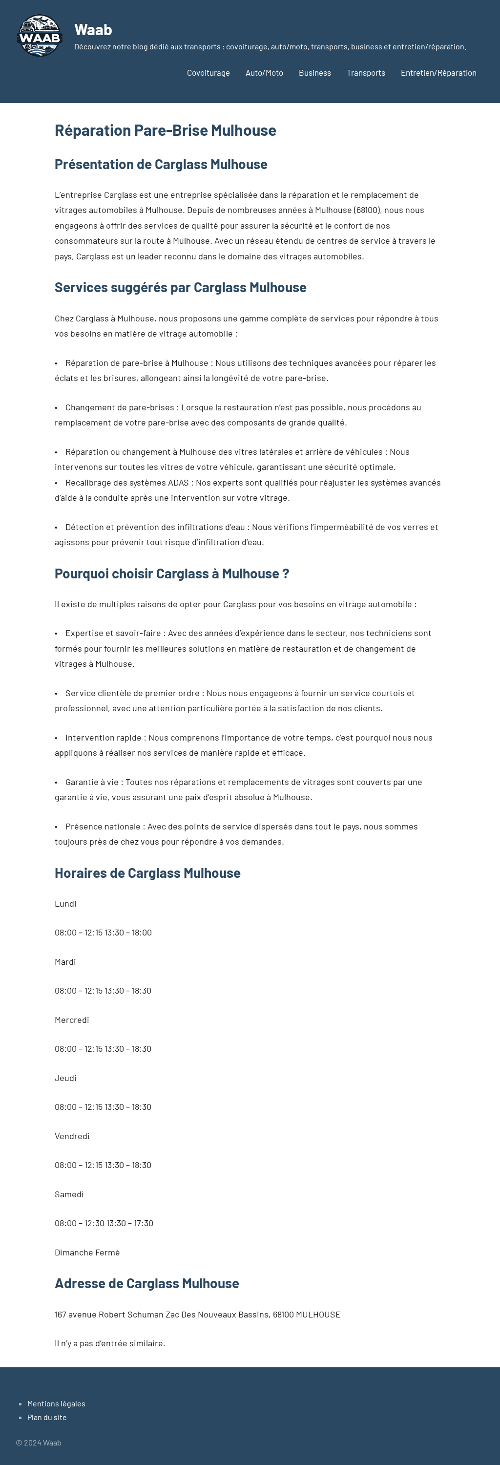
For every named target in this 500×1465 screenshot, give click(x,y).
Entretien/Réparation (439, 72)
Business (315, 72)
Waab (93, 29)
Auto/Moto (264, 72)
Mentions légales (56, 1403)
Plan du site (47, 1417)
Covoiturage (208, 72)
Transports (366, 72)
